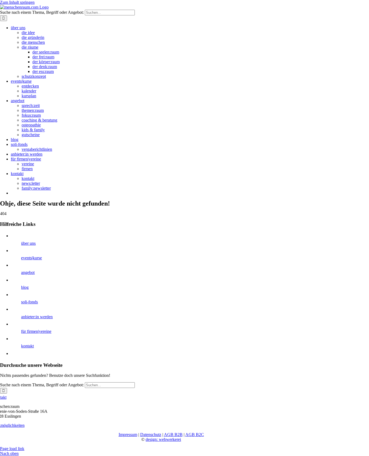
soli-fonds (29, 302)
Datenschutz (150, 434)
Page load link (12, 448)
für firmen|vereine (36, 331)
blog (25, 287)
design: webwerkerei (163, 439)
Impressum (128, 434)
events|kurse (31, 258)
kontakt (27, 346)
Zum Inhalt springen (17, 2)
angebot (28, 272)
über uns (28, 243)
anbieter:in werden (37, 316)
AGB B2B (173, 434)
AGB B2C (194, 434)
